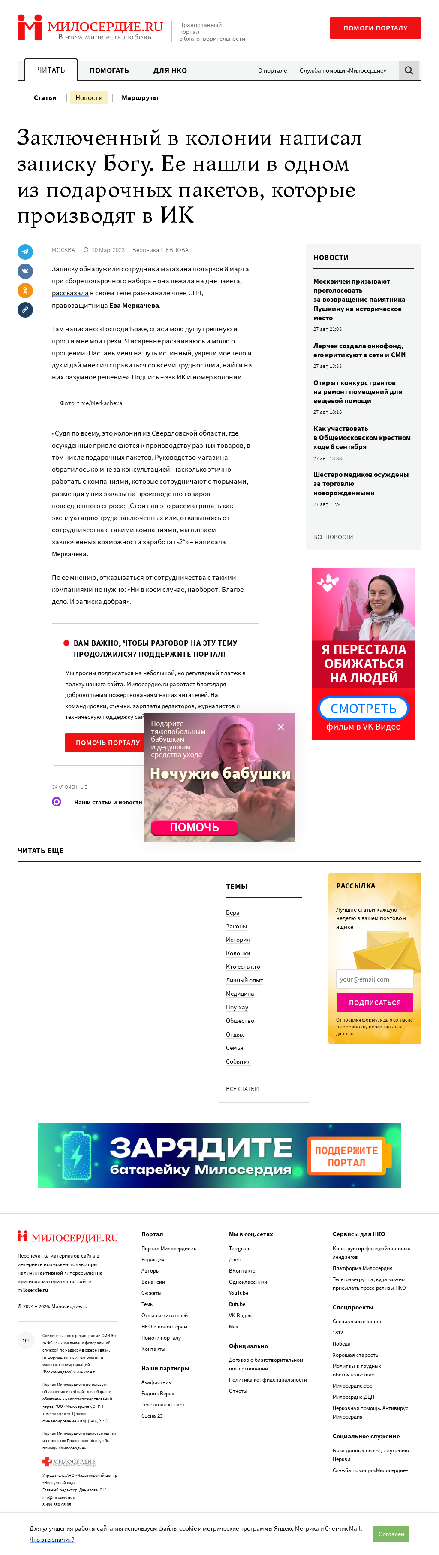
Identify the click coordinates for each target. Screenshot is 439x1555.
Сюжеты (151, 1293)
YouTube (238, 1293)
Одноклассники (248, 1281)
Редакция (153, 1259)
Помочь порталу (108, 742)
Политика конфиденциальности (268, 1379)
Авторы (150, 1270)
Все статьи (242, 1089)
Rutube (237, 1304)
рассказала (70, 292)
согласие (403, 1019)
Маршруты (140, 97)
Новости (89, 97)
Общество (240, 1020)
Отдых (235, 1034)
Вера (233, 912)
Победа (342, 1343)
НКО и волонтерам (164, 1326)
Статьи (45, 97)
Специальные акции (357, 1321)
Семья (235, 1047)
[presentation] (375, 979)
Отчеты (238, 1390)
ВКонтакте (242, 1270)
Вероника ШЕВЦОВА (160, 250)
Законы (236, 926)
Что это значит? (52, 1539)
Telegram (240, 1248)
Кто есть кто (243, 966)
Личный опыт (244, 980)
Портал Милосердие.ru (169, 1248)
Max (233, 1326)
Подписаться (375, 1002)
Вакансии (153, 1281)
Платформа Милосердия (363, 1268)
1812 (338, 1332)
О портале (272, 70)
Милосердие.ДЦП (353, 1396)
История (238, 939)
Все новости (333, 537)
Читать (51, 70)
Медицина (240, 993)
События (238, 1061)
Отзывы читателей (164, 1315)
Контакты (153, 1348)
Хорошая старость (355, 1354)
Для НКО (170, 70)
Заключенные (69, 787)
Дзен (235, 1259)
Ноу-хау (237, 1007)
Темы (147, 1304)
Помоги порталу (375, 28)
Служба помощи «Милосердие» (343, 70)
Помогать (109, 70)
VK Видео (240, 1315)
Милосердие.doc (352, 1385)
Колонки (238, 953)
